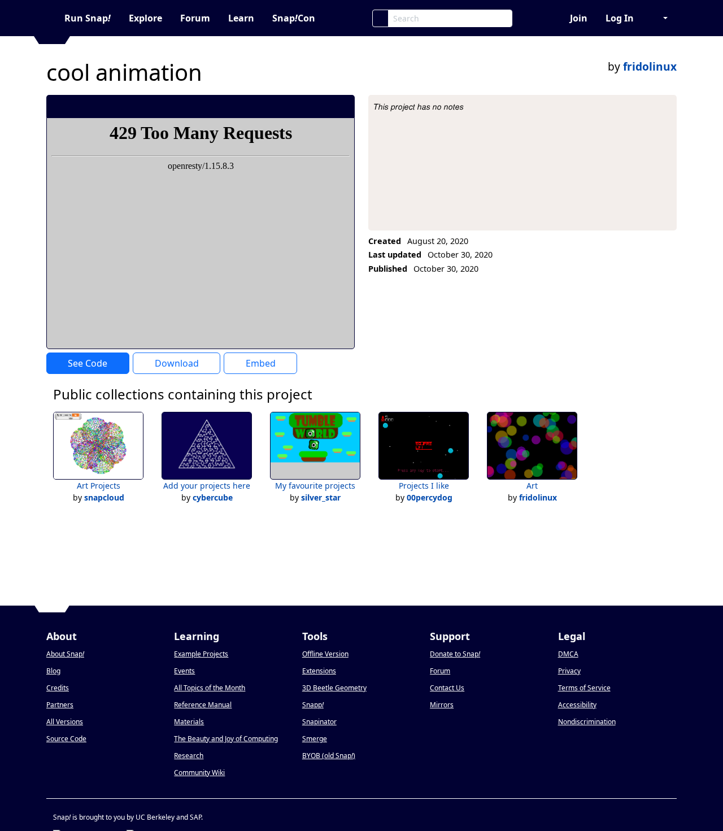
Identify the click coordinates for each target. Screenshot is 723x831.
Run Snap (87, 18)
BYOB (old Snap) (328, 755)
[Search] (380, 18)
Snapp (313, 705)
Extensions (319, 671)
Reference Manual (203, 705)
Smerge (314, 738)
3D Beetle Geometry (334, 688)
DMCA (568, 654)
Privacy (569, 671)
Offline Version (325, 654)
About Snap (65, 654)
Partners (59, 705)
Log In (620, 18)
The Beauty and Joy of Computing (226, 738)
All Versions (64, 721)
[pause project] (323, 106)
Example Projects (201, 654)
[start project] (304, 106)
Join (578, 18)
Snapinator (319, 721)
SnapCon (293, 18)
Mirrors (442, 705)
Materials (189, 721)
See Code (87, 363)
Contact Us (447, 688)
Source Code (66, 738)
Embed (261, 363)
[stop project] (342, 106)
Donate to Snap (455, 654)
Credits (57, 688)
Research (188, 755)
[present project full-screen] (285, 106)
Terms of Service (584, 688)
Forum (195, 18)
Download (177, 363)
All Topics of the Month (209, 688)
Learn (241, 18)
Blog (53, 671)
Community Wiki (199, 772)
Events (184, 671)
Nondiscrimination (587, 721)
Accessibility (577, 705)
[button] (659, 18)
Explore (145, 18)
